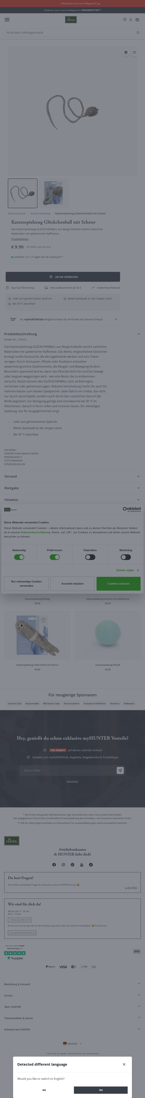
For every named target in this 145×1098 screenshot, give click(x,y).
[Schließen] (124, 1064)
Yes (101, 1090)
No (44, 1090)
